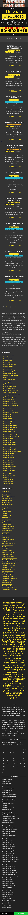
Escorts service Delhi (7, 530)
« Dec (3, 772)
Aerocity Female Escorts (8, 556)
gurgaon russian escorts (14, 618)
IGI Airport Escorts (7, 506)
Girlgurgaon (6, 377)
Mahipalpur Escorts (7, 498)
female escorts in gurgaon (14, 608)
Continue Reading (14, 65)
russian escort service (14, 660)
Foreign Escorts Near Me (9, 373)
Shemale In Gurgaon (8, 481)
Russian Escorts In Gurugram (10, 447)
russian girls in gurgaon (13, 689)
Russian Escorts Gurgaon (9, 442)
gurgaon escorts (14, 614)
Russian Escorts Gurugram (10, 444)
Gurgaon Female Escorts (8, 572)
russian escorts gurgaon (14, 669)
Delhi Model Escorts (7, 550)
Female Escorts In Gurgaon (10, 371)
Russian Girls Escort (8, 462)
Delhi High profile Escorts (8, 526)
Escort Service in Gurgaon (9, 364)
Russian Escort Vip (9, 52)
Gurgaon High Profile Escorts (9, 578)
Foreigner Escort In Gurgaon (10, 375)
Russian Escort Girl (8, 416)
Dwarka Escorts (6, 495)
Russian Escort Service (9, 431)
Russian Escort (7, 414)
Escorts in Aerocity (7, 554)
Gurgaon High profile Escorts (9, 589)
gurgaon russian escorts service (14, 624)
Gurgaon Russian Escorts (9, 392)
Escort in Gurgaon (7, 358)
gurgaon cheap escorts (18, 612)
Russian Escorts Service (8, 574)
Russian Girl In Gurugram (9, 460)
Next (16, 306)
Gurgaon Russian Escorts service (11, 394)
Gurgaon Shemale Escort (9, 397)
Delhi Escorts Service (7, 545)
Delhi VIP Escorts (6, 548)
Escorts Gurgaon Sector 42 (14, 173)
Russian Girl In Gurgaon (9, 459)
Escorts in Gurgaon (8, 366)
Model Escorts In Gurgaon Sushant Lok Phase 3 (14, 277)
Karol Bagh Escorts (7, 500)
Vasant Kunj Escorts (7, 502)
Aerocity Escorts (6, 493)
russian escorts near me (13, 677)
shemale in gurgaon (16, 696)
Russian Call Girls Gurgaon (10, 410)
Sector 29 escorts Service (8, 563)
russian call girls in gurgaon (14, 640)
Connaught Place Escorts (8, 496)
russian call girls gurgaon (13, 638)
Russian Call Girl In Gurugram (10, 405)
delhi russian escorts (12, 602)
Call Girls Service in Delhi (8, 543)
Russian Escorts (7, 440)
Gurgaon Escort (7, 381)
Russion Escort (7, 472)
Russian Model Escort (8, 468)
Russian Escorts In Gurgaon (10, 446)
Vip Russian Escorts (8, 483)
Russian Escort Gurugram (9, 421)
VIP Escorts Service (7, 584)
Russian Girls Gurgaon (8, 464)
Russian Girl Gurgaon (8, 457)
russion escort (14, 690)
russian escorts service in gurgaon (15, 681)
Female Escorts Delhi (7, 560)
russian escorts (17, 658)
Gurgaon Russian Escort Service (11, 390)
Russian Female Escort (8, 453)
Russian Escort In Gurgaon (10, 425)
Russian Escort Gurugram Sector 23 (14, 146)
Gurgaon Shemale (7, 396)
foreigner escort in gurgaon (19, 610)
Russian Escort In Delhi (9, 423)
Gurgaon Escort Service (13, 50)
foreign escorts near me (9, 612)
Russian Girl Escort (8, 455)
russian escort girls (7, 646)
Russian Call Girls (7, 409)
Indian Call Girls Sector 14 (14, 251)
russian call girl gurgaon (14, 628)
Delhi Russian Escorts (8, 355)
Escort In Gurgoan (7, 360)
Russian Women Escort (9, 470)
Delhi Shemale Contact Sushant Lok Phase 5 (14, 72)
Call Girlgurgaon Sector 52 (14, 224)
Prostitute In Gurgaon (8, 399)
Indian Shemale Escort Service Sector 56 (14, 199)
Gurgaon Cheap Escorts (9, 379)
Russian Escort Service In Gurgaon (11, 434)
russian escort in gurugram (13, 654)
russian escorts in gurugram (14, 675)
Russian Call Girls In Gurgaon (10, 412)
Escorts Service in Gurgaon (13, 124)
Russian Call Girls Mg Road (14, 122)
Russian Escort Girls (8, 418)
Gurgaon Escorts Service (9, 386)
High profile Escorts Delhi (8, 528)
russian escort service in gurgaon (15, 666)
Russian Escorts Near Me (9, 449)
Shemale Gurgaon (7, 477)
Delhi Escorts (5, 491)
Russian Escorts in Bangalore (9, 558)
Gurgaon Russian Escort (9, 388)
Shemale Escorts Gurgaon (9, 475)
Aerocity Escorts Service (8, 552)
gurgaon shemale (21, 626)
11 (12, 306)
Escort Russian (7, 362)
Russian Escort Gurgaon (9, 420)
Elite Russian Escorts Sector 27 (14, 97)
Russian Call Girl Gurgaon (9, 401)
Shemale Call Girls (7, 473)
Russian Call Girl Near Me (9, 407)
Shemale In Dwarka (8, 479)
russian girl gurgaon (13, 684)
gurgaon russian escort (14, 616)
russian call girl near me (14, 635)
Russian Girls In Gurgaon (9, 466)
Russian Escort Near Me (9, 429)
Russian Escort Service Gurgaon (11, 433)
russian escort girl (17, 644)
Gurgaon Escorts (7, 384)
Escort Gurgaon (7, 357)
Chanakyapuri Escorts (7, 504)
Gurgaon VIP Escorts (7, 567)
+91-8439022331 (7, 913)
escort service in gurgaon (11, 605)
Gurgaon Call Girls (6, 517)
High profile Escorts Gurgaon (9, 587)
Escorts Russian (7, 368)
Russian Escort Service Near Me (11, 436)
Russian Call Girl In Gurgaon (10, 403)
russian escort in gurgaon (15, 652)
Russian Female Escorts (8, 585)
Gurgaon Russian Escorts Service (10, 561)
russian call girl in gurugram (14, 633)
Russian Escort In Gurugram (10, 427)
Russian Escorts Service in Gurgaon (14, 102)
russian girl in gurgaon (16, 686)
